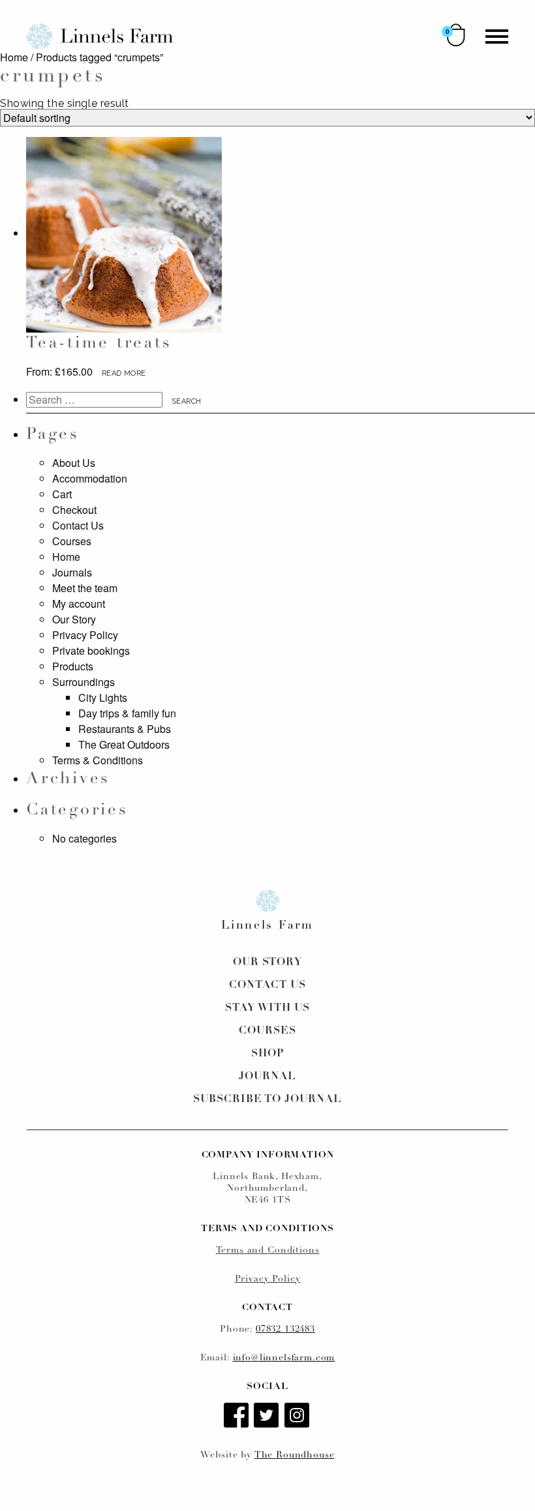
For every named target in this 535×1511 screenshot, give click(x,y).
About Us (73, 462)
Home (14, 57)
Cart (62, 493)
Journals (72, 572)
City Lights (102, 697)
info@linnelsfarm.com (284, 1358)
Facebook (237, 1416)
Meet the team (84, 587)
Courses (71, 540)
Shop (267, 1054)
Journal (267, 1076)
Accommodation (89, 478)
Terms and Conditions (268, 1250)
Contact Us (78, 525)
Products (72, 666)
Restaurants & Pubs (124, 728)
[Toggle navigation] (496, 36)
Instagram (298, 1416)
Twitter (267, 1416)
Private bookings (91, 650)
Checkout (74, 509)
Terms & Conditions (97, 760)
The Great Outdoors (124, 744)
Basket (456, 34)
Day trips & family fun (127, 713)
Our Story (74, 619)
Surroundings (83, 681)
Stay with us (268, 1008)
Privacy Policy (85, 634)
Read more (123, 373)
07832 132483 (285, 1329)
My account (78, 603)
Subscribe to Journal (267, 1099)
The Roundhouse (294, 1455)
